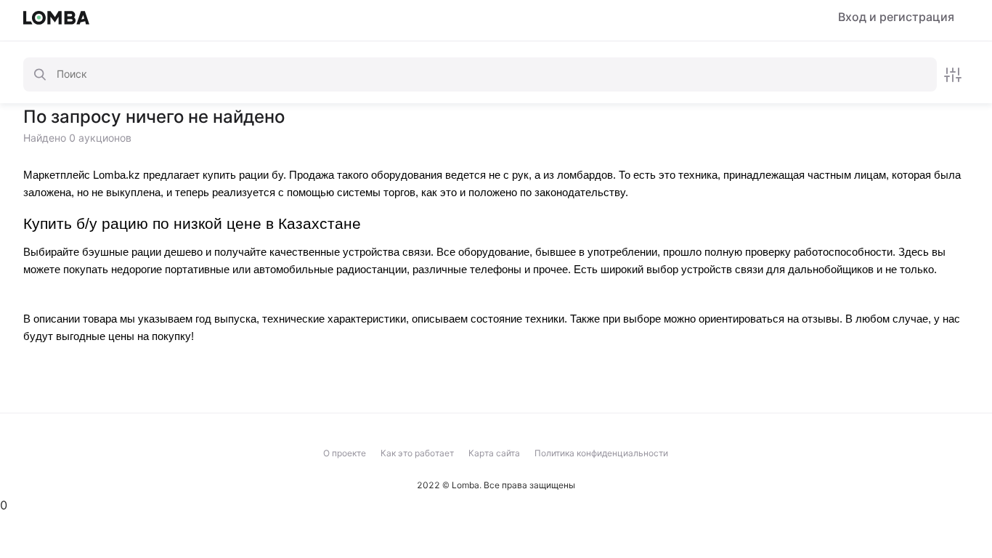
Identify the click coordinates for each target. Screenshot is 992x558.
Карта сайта (494, 453)
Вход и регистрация (896, 17)
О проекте (344, 453)
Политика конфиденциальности (601, 453)
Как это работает (417, 453)
